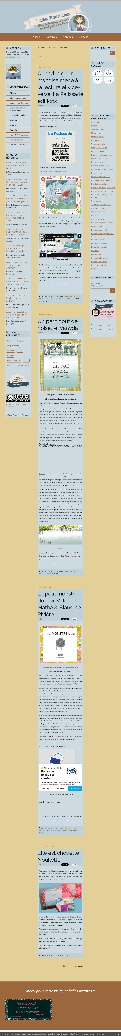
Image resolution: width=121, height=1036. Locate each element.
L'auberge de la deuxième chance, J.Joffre (15, 218)
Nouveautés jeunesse (99, 208)
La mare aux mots (98, 240)
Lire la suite (21, 57)
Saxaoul (55, 939)
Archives (52, 37)
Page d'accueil (51, 47)
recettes (69, 299)
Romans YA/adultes (17, 145)
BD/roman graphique (18, 98)
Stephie (74, 553)
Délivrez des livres (98, 162)
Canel (48, 816)
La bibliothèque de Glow (100, 177)
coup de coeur (13, 346)
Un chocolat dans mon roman (102, 191)
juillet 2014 (63, 47)
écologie (10, 356)
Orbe (48, 556)
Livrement (95, 251)
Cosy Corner (96, 201)
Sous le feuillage (97, 129)
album (26, 360)
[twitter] (97, 72)
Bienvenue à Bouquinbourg (101, 155)
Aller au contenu (8, 2)
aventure (10, 351)
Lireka (93, 269)
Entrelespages (55, 816)
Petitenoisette (54, 556)
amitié (20, 351)
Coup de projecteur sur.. (19, 103)
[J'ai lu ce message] (119, 1034)
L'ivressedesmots (58, 553)
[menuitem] (37, 37)
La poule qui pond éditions (48, 715)
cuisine (62, 299)
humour (10, 341)
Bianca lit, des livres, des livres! (103, 188)
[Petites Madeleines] (97, 80)
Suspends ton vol (97, 137)
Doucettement (96, 254)
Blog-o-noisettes (97, 173)
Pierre (69, 553)
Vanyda (42, 474)
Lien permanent (47, 296)
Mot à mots (95, 215)
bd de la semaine (13, 360)
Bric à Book (95, 140)
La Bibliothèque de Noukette (61, 945)
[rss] (108, 80)
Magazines (14, 120)
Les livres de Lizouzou (99, 166)
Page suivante (79, 966)
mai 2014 (40, 47)
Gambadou (42, 556)
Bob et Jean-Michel (98, 265)
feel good (20, 341)
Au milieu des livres (98, 219)
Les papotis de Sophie (99, 230)
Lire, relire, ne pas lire (99, 247)
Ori (65, 553)
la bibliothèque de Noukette (101, 180)
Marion (79, 553)
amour (9, 365)
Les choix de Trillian (99, 184)
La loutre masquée (98, 151)
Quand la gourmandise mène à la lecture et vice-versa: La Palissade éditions (60, 87)
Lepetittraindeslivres (75, 816)
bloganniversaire (58, 871)
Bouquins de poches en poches (102, 223)
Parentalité (14, 130)
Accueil (37, 37)
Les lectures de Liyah (99, 158)
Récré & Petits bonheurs (19, 135)
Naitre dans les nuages (99, 258)
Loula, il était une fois (99, 148)
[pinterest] (108, 72)
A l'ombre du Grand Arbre (101, 205)
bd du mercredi (21, 365)
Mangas (13, 125)
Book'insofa (64, 816)
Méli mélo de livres (98, 212)
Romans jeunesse (16, 140)
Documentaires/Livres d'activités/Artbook (16, 109)
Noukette (49, 553)
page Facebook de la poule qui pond (61, 794)
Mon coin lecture (97, 133)
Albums (13, 93)
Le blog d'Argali (97, 226)
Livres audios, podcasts (18, 115)
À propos (68, 37)
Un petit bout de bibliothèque (102, 169)
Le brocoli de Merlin (99, 262)
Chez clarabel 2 (97, 122)
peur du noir (62, 830)
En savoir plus (99, 1034)
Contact (83, 37)
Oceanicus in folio (98, 144)
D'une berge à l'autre (99, 243)
